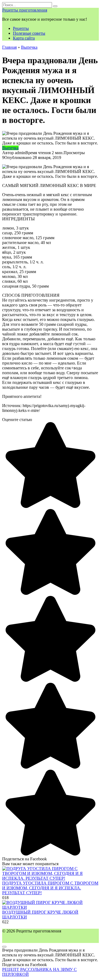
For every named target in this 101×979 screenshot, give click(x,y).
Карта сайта (24, 38)
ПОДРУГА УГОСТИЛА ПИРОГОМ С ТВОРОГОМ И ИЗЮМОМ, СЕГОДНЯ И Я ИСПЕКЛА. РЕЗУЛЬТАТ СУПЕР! (50, 888)
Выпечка (10, 148)
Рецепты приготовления (24, 10)
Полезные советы (29, 33)
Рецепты (21, 28)
